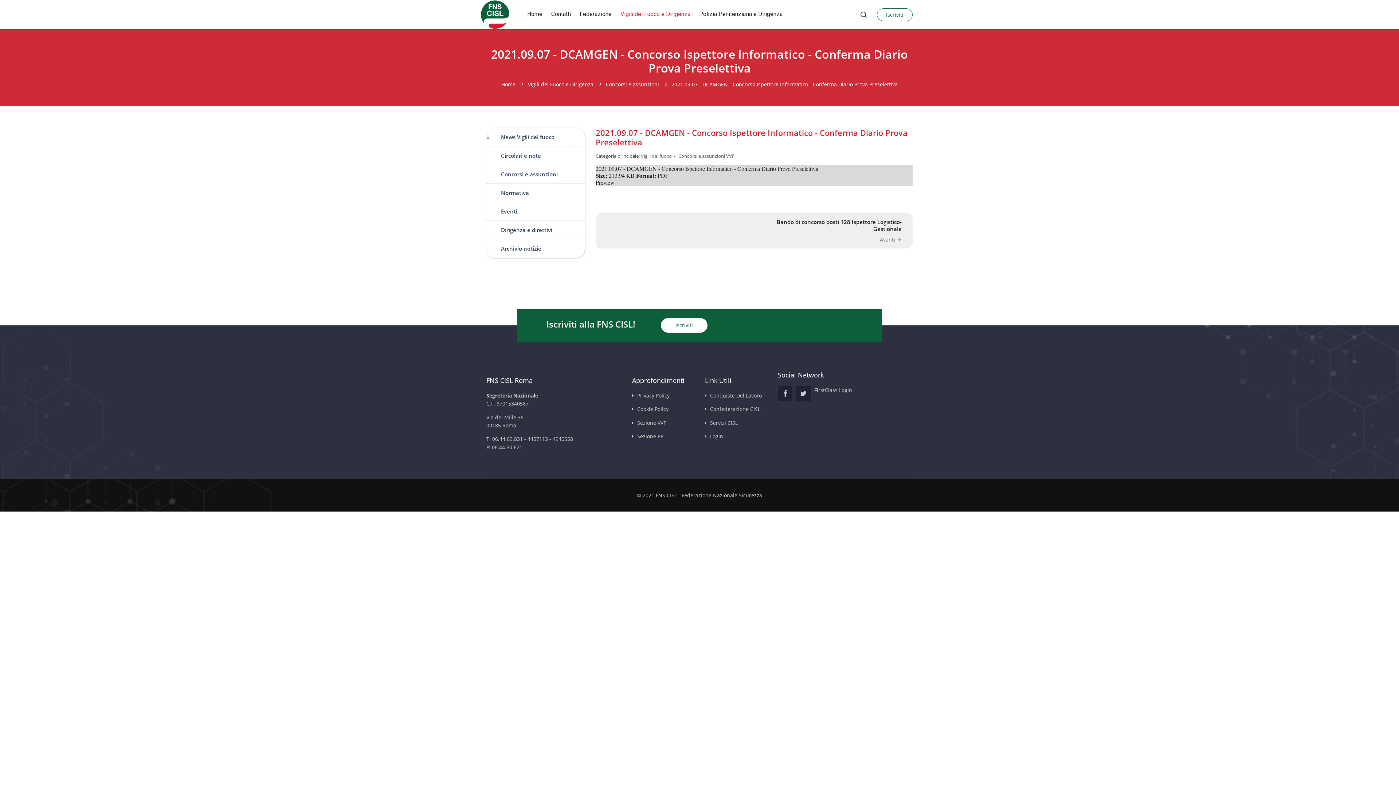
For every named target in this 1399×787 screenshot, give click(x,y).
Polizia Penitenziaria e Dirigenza (741, 14)
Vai (863, 14)
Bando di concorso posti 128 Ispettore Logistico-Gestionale (839, 225)
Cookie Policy (653, 409)
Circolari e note (521, 155)
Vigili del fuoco (656, 156)
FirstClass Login (833, 390)
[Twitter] (803, 393)
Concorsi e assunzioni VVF (706, 156)
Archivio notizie (521, 248)
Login (716, 436)
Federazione (596, 14)
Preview (605, 182)
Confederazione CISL (735, 409)
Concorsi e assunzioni (529, 174)
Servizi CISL (724, 422)
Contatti (561, 14)
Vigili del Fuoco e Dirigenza (655, 14)
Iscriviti (895, 14)
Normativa (515, 192)
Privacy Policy (653, 395)
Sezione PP (650, 436)
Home (534, 14)
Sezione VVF (651, 422)
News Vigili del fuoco (527, 137)
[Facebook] (785, 393)
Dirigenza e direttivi (526, 230)
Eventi (509, 211)
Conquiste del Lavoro (736, 395)
